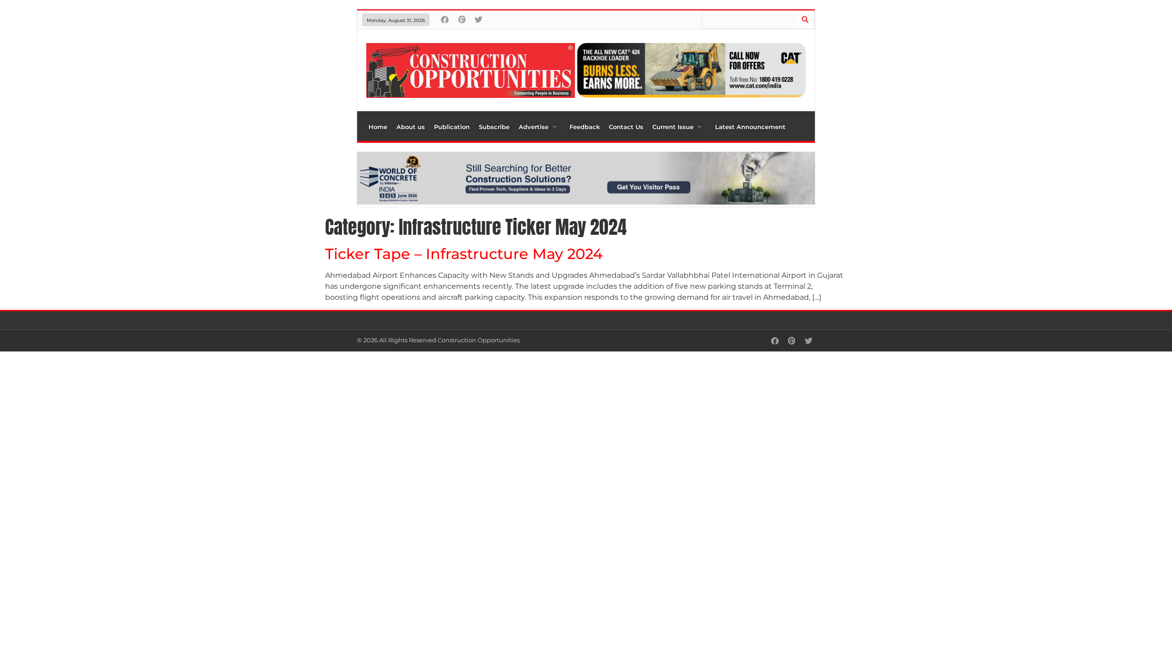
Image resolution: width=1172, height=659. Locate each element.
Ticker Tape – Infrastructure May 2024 (463, 254)
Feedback (585, 126)
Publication (452, 126)
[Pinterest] (462, 19)
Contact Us (626, 126)
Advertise (533, 126)
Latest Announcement (750, 126)
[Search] (805, 19)
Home (378, 126)
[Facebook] (445, 19)
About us (410, 126)
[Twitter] (478, 19)
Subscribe (494, 126)
